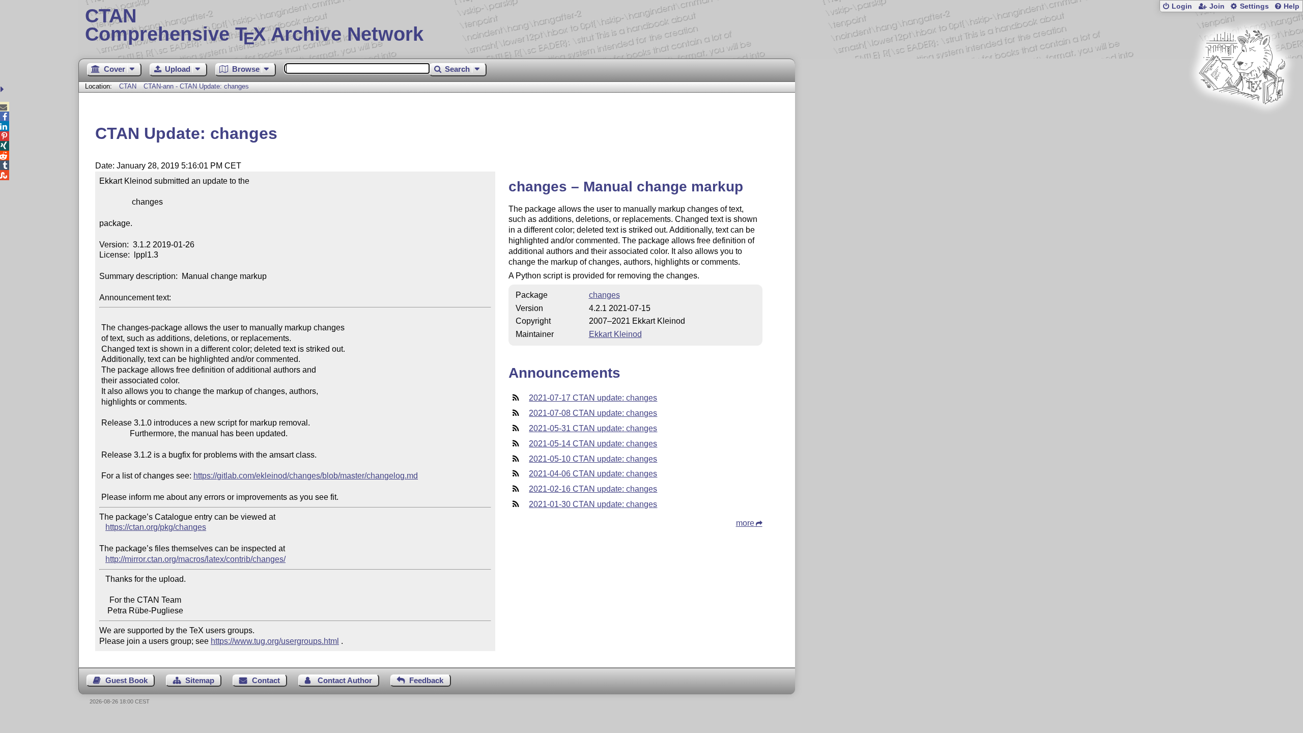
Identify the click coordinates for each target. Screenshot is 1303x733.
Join (1217, 6)
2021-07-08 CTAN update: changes (593, 413)
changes (604, 295)
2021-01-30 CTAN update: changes (593, 504)
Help (1291, 6)
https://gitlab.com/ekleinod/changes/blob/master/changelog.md (305, 475)
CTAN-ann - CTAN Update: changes (196, 86)
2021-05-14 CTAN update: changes (593, 443)
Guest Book (126, 680)
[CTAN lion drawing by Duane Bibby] (1242, 123)
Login (1182, 6)
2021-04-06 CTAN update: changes (593, 473)
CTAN (127, 86)
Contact (266, 680)
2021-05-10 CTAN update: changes (593, 459)
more (745, 523)
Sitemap (199, 680)
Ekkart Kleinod (615, 334)
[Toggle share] (3, 89)
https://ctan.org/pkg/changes (155, 527)
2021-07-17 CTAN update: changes (593, 397)
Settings (1254, 6)
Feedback (426, 680)
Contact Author (345, 680)
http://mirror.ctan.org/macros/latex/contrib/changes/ (195, 559)
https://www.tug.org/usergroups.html (275, 641)
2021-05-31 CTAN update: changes (593, 428)
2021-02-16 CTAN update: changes (593, 489)
